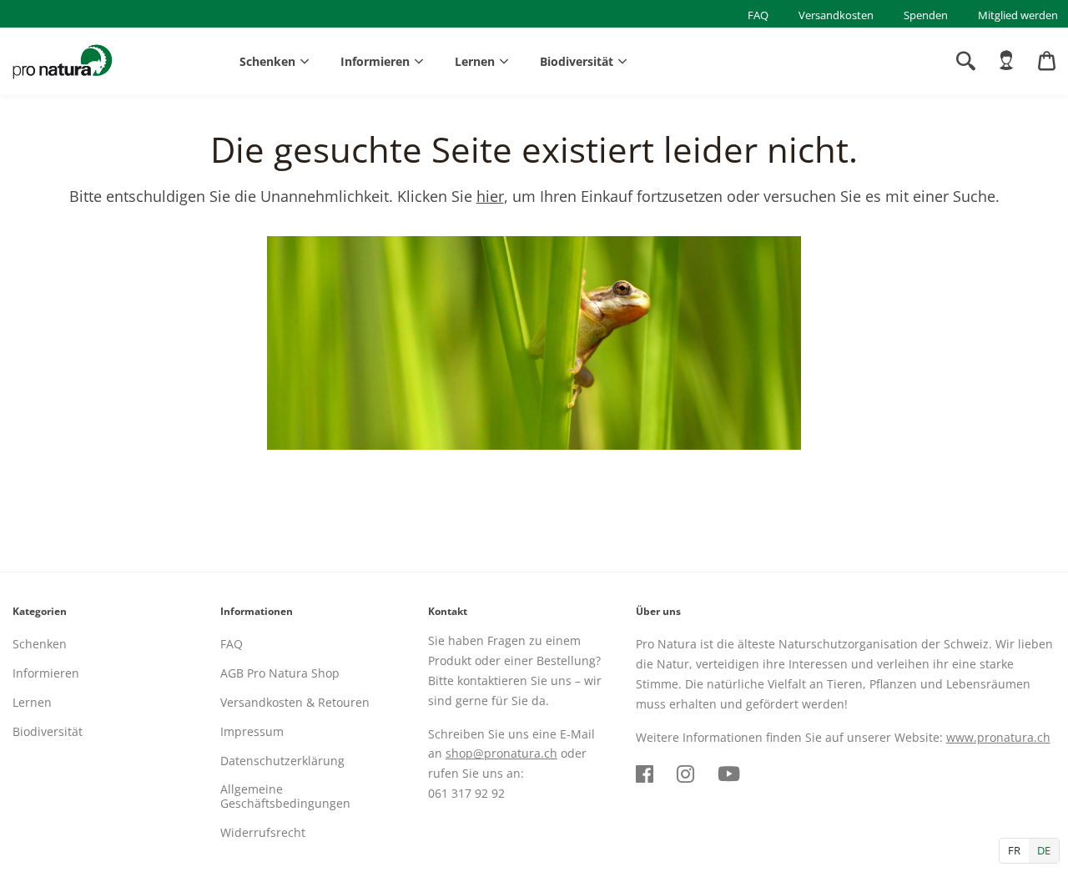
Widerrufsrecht (262, 832)
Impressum (252, 731)
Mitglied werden (1018, 15)
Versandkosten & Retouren (295, 702)
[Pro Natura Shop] (63, 62)
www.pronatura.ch (998, 737)
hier (490, 196)
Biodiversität (576, 61)
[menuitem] (1006, 61)
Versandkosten (836, 15)
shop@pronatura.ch (501, 753)
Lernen (475, 61)
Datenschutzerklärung (282, 761)
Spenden (926, 15)
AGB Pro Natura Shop (280, 673)
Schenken (267, 61)
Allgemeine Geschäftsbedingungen (285, 796)
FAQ (758, 15)
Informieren (375, 61)
